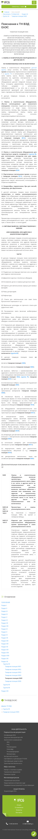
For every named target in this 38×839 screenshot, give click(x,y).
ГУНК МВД (10, 749)
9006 (9, 439)
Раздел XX (4, 661)
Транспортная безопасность (13, 763)
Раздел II (4, 608)
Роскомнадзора (11, 747)
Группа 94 (6, 664)
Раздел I (4, 605)
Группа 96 (6, 687)
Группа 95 (6, 685)
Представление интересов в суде (14, 783)
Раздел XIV (4, 644)
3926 (18, 377)
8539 (17, 170)
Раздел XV (4, 647)
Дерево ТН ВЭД (6, 706)
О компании (19, 807)
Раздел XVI (4, 650)
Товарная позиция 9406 (13, 681)
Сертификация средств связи (13, 761)
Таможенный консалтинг (12, 780)
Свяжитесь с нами (18, 6)
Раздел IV (4, 614)
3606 (32, 367)
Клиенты (19, 810)
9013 (30, 445)
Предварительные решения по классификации (19, 785)
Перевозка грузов (9, 774)
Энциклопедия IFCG (10, 791)
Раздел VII (4, 623)
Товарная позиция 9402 (13, 669)
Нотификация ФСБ (10, 735)
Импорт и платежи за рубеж (13, 770)
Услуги (19, 805)
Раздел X (4, 632)
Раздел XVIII (5, 655)
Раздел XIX (4, 658)
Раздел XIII (4, 641)
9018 (9, 452)
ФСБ (8, 742)
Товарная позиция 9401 (13, 666)
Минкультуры (11, 754)
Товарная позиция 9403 (13, 672)
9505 (32, 458)
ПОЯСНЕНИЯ (5, 602)
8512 (23, 138)
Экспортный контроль (11, 756)
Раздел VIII (4, 626)
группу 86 (32, 154)
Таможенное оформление (12, 772)
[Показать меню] (34, 2)
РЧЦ (8, 744)
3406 (23, 363)
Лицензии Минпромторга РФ (13, 737)
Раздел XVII (5, 652)
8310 (9, 379)
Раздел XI (4, 635)
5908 (3, 393)
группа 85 (14, 353)
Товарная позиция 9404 (13, 675)
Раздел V (4, 617)
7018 (32, 405)
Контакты (19, 812)
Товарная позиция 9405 (11, 712)
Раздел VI (4, 620)
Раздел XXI (4, 691)
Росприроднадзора (13, 751)
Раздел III (4, 611)
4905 (17, 385)
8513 (20, 176)
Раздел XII (4, 638)
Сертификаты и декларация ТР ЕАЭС (15, 759)
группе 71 (8, 74)
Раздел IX (4, 629)
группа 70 (25, 377)
